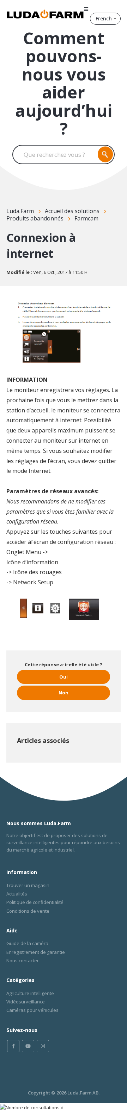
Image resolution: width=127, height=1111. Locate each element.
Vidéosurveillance (25, 1001)
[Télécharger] (50, 565)
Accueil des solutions (72, 211)
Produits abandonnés (35, 218)
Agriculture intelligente (30, 993)
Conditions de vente (27, 911)
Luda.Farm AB (82, 1093)
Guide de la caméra (27, 943)
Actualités (16, 894)
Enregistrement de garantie (35, 952)
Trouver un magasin (27, 885)
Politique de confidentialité (35, 902)
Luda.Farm (20, 211)
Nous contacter (22, 960)
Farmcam (86, 218)
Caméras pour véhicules (32, 1010)
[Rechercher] (105, 154)
